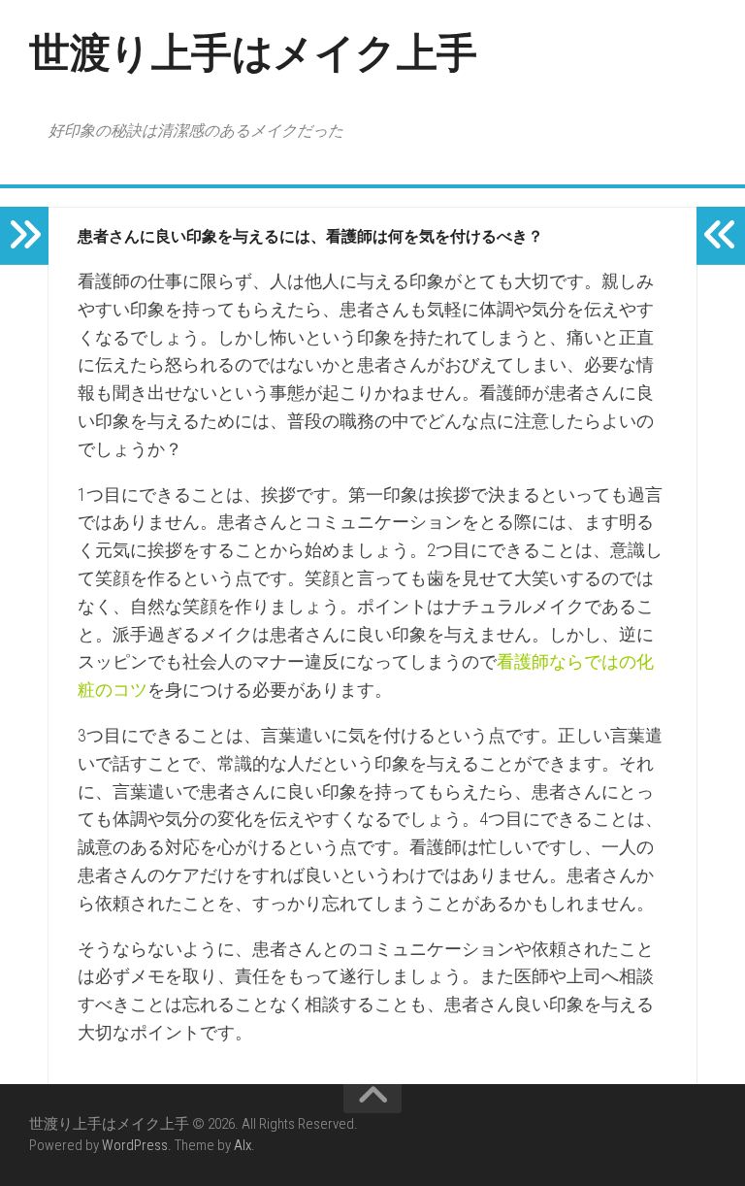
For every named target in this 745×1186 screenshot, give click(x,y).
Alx (242, 1145)
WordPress (135, 1145)
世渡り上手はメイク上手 (253, 53)
